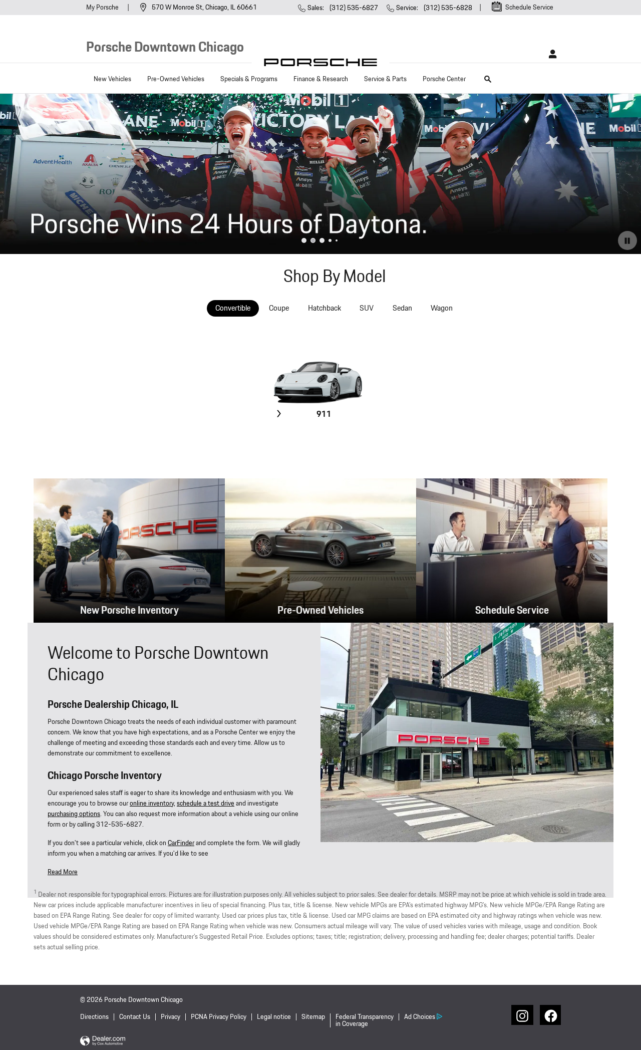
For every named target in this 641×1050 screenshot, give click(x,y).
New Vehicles (112, 79)
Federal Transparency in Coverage (365, 1020)
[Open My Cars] (550, 54)
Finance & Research (320, 79)
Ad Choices (419, 1016)
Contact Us (134, 1016)
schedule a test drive (205, 804)
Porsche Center (444, 79)
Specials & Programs (248, 79)
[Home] (321, 65)
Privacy (170, 1016)
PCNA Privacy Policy (218, 1016)
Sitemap (313, 1016)
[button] (63, 872)
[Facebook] (550, 1015)
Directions (94, 1016)
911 (324, 414)
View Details (323, 438)
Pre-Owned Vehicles (175, 79)
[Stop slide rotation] (627, 240)
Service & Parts (385, 79)
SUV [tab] (367, 308)
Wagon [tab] (442, 308)
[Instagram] (521, 1015)
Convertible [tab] (232, 308)
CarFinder (181, 843)
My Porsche (103, 8)
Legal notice (274, 1016)
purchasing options (74, 814)
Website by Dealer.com (102, 1041)
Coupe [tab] (279, 308)
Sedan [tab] (402, 308)
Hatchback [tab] (324, 308)
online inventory (152, 804)
